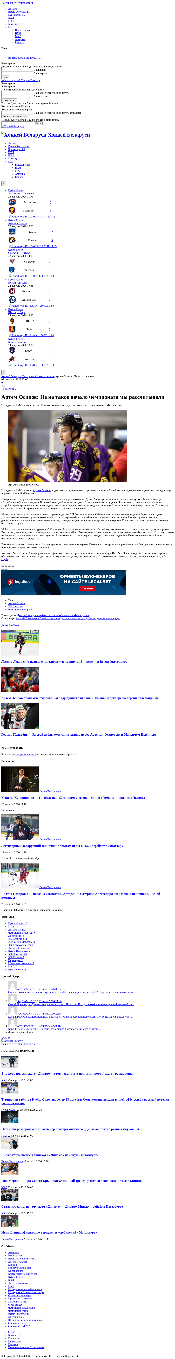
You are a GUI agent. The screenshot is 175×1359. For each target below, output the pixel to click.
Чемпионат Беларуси (20, 609)
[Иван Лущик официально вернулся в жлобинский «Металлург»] (9, 1225)
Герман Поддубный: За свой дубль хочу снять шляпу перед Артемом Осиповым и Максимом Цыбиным (78, 734)
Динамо (12, 8)
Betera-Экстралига (19, 11)
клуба (4, 559)
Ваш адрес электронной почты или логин (58, 112)
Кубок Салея (15, 190)
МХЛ (18, 36)
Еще (10, 27)
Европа (19, 42)
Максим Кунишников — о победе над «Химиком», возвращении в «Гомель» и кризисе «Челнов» (73, 797)
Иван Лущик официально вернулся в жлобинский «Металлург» (49, 1232)
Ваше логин (41, 96)
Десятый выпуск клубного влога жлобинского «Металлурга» (53, 615)
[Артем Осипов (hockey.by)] (67, 481)
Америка (20, 39)
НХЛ (11, 20)
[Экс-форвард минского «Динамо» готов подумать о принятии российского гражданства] (9, 1067)
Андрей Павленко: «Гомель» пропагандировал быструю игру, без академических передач (68, 618)
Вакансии (14, 1338)
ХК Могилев (15, 606)
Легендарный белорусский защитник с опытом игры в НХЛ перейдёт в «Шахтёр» (62, 846)
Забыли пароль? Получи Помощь (20, 80)
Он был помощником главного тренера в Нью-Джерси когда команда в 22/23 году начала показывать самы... (71, 992)
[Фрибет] (63, 594)
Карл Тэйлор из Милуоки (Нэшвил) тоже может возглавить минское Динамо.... (54, 1028)
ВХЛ (18, 33)
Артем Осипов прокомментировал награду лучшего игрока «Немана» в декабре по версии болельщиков (79, 698)
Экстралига (29, 376)
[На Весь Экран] (9, 566)
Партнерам (14, 1341)
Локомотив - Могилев (21, 193)
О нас (11, 1331)
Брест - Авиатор (17, 342)
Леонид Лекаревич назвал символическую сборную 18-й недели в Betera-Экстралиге (64, 661)
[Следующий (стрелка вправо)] (6, 569)
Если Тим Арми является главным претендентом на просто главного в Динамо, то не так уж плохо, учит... (70, 1016)
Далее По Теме (10, 625)
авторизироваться (25, 754)
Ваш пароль (41, 73)
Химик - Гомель (17, 223)
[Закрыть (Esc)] (2, 566)
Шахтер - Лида (16, 312)
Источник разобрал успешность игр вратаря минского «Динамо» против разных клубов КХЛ (71, 1129)
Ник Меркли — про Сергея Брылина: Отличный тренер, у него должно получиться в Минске (71, 1180)
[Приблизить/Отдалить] (13, 566)
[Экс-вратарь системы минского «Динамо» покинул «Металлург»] (9, 1148)
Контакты (29, 1044)
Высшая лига (22, 30)
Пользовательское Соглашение (26, 1347)
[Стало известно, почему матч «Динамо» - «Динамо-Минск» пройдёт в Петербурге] (9, 1200)
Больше (5, 1037)
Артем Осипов (16, 603)
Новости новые (45, 376)
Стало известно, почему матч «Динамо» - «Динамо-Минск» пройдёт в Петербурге (62, 1206)
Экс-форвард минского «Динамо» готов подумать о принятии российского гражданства (67, 1073)
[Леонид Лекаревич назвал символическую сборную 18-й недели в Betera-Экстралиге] (20, 654)
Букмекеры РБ (16, 14)
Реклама (13, 1344)
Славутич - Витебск (19, 252)
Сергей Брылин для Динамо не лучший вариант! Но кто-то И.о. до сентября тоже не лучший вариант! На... (71, 1004)
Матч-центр (15, 24)
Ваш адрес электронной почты (52, 92)
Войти (5, 2)
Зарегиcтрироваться (21, 2)
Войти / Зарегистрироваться (24, 57)
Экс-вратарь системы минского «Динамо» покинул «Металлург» (50, 1155)
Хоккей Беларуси (11, 376)
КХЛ (11, 17)
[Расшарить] (6, 566)
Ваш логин (40, 69)
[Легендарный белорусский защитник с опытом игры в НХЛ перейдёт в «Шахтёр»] (20, 839)
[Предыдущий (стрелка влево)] (2, 569)
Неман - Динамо (17, 282)
